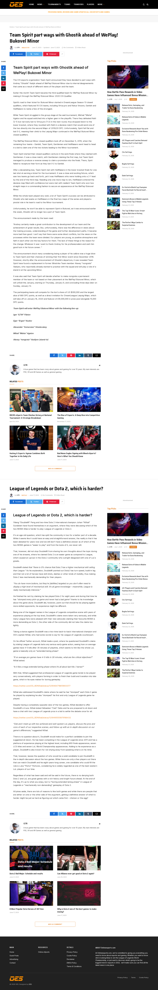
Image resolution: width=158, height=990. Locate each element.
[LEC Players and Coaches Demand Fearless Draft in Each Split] (113, 143)
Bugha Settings (128, 164)
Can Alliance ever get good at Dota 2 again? (75, 873)
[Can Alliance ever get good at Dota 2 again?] (79, 858)
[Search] (147, 4)
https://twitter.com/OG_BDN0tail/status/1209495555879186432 (42, 717)
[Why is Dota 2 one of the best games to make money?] (79, 893)
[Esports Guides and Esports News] (16, 4)
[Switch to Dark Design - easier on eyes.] (143, 4)
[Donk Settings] (113, 178)
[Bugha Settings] (113, 166)
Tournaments (54, 4)
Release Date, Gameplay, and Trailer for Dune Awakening (133, 106)
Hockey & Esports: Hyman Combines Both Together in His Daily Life (27, 455)
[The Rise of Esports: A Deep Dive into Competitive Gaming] (79, 399)
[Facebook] (3, 67)
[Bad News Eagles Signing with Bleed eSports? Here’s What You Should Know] (79, 438)
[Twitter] (3, 73)
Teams (67, 4)
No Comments (69, 47)
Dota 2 (24, 495)
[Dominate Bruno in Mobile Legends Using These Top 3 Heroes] (113, 202)
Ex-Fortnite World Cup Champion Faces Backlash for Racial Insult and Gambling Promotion (134, 188)
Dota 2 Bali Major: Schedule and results (26, 873)
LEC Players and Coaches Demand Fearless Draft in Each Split (134, 141)
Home (31, 4)
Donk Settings (127, 175)
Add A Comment (55, 468)
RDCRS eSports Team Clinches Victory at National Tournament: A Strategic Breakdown (31, 416)
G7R (18, 47)
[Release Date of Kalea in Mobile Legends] (113, 119)
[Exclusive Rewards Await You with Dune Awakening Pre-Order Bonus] (113, 131)
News (39, 4)
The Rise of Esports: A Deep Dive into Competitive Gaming (78, 416)
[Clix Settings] (113, 155)
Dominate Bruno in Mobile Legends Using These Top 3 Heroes (135, 200)
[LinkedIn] (3, 78)
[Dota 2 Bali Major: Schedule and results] (31, 858)
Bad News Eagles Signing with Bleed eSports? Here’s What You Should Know (76, 455)
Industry (26, 47)
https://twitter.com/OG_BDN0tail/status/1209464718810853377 (41, 686)
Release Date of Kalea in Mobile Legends (134, 118)
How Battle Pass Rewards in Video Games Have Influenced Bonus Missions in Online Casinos (127, 93)
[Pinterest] (3, 83)
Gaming (133, 99)
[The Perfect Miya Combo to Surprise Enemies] (113, 225)
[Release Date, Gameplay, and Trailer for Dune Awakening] (113, 108)
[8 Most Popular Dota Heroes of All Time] (31, 893)
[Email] (3, 88)
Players (90, 4)
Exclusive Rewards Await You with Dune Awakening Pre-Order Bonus (135, 130)
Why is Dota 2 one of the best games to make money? (76, 910)
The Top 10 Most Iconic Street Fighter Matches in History (133, 212)
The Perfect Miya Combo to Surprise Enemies (132, 224)
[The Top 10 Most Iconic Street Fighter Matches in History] (113, 213)
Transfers (79, 4)
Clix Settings (127, 152)
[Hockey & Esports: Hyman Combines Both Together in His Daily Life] (31, 438)
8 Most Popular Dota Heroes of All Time (27, 909)
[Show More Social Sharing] (62, 54)
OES (30, 984)
